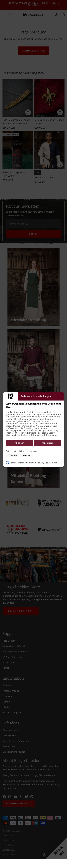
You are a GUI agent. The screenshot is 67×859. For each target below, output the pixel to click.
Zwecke (13, 455)
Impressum (32, 451)
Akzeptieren (48, 443)
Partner (26, 455)
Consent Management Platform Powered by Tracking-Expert (33, 463)
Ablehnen (19, 443)
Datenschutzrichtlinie (15, 451)
